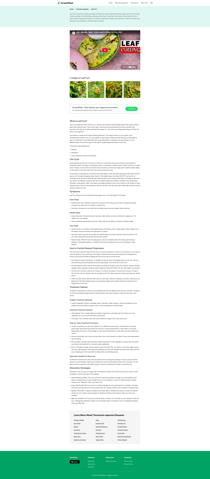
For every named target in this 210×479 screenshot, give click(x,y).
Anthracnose (121, 420)
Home (110, 3)
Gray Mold (77, 423)
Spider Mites (100, 440)
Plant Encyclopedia (121, 3)
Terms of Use (128, 461)
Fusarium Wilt (100, 423)
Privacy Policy (128, 464)
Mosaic (76, 427)
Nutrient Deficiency (102, 427)
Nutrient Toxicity (123, 430)
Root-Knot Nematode (124, 436)
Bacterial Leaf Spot (80, 440)
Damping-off (122, 423)
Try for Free (131, 109)
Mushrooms (134, 3)
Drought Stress (122, 427)
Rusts (97, 420)
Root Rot (98, 430)
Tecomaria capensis (82, 9)
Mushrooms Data (111, 461)
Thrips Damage (122, 440)
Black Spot (77, 436)
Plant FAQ (91, 467)
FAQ (151, 3)
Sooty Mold (99, 436)
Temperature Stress (80, 433)
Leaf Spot (77, 430)
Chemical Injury (100, 433)
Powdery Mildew (79, 420)
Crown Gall (121, 433)
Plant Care (144, 3)
